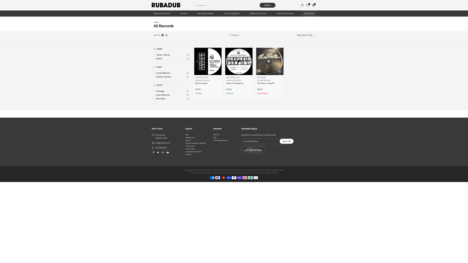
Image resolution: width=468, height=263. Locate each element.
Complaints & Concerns (193, 152)
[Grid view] (163, 35)
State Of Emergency (235, 83)
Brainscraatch (201, 83)
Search (267, 5)
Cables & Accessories (258, 13)
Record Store (309, 13)
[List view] (166, 35)
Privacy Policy (190, 149)
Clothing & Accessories (285, 13)
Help (186, 135)
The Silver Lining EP (265, 83)
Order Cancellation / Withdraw (195, 143)
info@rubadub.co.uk (163, 143)
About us (216, 135)
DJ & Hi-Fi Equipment (231, 13)
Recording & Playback (205, 13)
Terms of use (189, 146)
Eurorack (183, 13)
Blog (215, 137)
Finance (188, 154)
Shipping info (189, 137)
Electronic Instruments (162, 13)
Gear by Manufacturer (220, 140)
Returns (188, 140)
